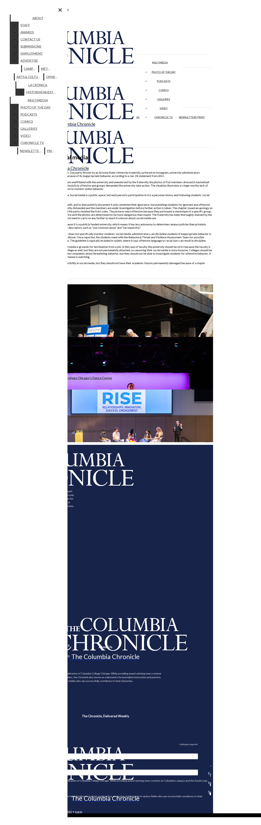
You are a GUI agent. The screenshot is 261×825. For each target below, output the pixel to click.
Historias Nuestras (42, 92)
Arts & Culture (29, 77)
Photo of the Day (164, 72)
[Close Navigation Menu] (60, 10)
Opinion (53, 77)
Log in (78, 811)
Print (201, 117)
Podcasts (163, 81)
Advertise (29, 61)
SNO (69, 811)
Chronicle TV (163, 117)
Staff (25, 25)
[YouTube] (209, 793)
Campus (30, 69)
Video (164, 108)
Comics (164, 90)
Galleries (163, 99)
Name (9, 767)
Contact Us (30, 39)
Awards (27, 32)
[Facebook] (209, 766)
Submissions (30, 46)
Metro (47, 69)
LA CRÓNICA (37, 85)
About (37, 18)
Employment (31, 53)
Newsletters (188, 117)
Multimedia (160, 62)
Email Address (14, 751)
